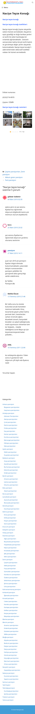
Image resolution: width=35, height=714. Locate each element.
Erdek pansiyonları (10, 473)
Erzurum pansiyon (9, 527)
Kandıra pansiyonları (11, 604)
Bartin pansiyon (8, 476)
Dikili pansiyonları (10, 566)
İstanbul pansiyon (9, 536)
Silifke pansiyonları (10, 634)
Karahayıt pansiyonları (11, 509)
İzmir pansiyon (8, 560)
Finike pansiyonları (10, 428)
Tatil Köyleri (6, 685)
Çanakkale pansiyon (9, 497)
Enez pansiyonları (10, 515)
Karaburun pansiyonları (12, 574)
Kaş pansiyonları (9, 431)
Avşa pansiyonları (10, 461)
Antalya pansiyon (8, 413)
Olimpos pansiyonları (11, 443)
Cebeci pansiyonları (10, 601)
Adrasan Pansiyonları (11, 416)
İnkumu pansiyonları (11, 485)
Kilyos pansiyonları (10, 548)
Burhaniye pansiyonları (12, 467)
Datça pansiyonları (10, 649)
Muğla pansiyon (8, 637)
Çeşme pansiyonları (12, 172)
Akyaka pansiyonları (11, 640)
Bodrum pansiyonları (11, 643)
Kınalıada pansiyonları (11, 551)
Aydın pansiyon (8, 449)
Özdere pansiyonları (11, 577)
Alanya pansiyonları (10, 419)
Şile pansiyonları (9, 554)
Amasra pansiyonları (11, 479)
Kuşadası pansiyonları (11, 455)
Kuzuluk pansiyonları (11, 676)
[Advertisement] (17, 73)
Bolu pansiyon (7, 488)
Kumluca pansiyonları (11, 437)
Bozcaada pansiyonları (11, 503)
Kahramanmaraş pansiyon (12, 589)
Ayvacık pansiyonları (11, 500)
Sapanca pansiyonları (11, 679)
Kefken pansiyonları (11, 610)
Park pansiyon (10, 180)
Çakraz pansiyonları (10, 482)
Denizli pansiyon (8, 506)
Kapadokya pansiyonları (12, 670)
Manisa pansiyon (8, 619)
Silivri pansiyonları (10, 557)
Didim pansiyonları (10, 452)
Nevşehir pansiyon (9, 667)
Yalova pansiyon (8, 700)
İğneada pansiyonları (11, 595)
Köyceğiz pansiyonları (11, 658)
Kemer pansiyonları (10, 434)
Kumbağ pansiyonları (11, 691)
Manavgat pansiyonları (12, 440)
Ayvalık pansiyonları (10, 464)
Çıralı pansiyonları (10, 422)
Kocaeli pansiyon (8, 598)
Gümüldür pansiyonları (12, 571)
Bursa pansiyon (8, 494)
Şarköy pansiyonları (10, 694)
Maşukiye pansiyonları (11, 616)
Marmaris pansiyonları (11, 661)
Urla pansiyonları (9, 586)
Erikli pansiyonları (10, 518)
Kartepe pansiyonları (11, 607)
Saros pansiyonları (10, 524)
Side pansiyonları (9, 446)
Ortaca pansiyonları (10, 664)
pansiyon (11, 250)
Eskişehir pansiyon (9, 530)
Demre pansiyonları (10, 425)
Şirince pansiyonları (10, 583)
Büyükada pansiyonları (12, 542)
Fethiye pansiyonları (11, 652)
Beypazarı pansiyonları (11, 407)
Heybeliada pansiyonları (12, 545)
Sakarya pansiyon (9, 673)
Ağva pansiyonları (10, 539)
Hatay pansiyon (8, 533)
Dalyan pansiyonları (10, 646)
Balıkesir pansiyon (9, 458)
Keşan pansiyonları (10, 521)
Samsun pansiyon (9, 682)
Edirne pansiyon (8, 512)
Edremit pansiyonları (11, 470)
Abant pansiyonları (10, 491)
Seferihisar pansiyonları (12, 580)
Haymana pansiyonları (11, 410)
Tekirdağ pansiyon (9, 688)
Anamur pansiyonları (11, 625)
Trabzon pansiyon (9, 697)
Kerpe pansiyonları (10, 613)
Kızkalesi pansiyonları (11, 631)
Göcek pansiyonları (10, 655)
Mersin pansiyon (8, 622)
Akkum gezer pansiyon (14, 177)
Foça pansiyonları (10, 568)
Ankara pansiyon (8, 404)
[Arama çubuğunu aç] (32, 2)
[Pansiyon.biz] (13, 2)
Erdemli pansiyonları (11, 628)
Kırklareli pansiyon (9, 592)
